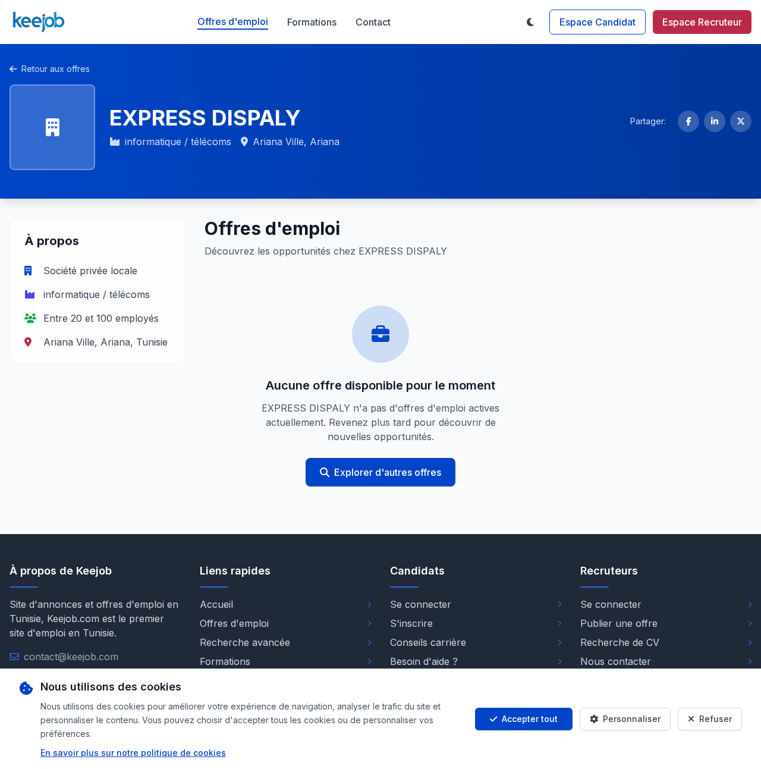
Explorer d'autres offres (387, 472)
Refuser (715, 719)
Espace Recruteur (702, 22)
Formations (312, 22)
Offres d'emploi (232, 21)
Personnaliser (632, 719)
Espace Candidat (597, 22)
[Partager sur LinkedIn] (714, 121)
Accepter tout (530, 719)
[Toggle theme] (530, 22)
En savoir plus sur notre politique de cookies (133, 753)
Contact (373, 22)
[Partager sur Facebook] (688, 121)
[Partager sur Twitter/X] (740, 121)
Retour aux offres (55, 69)
